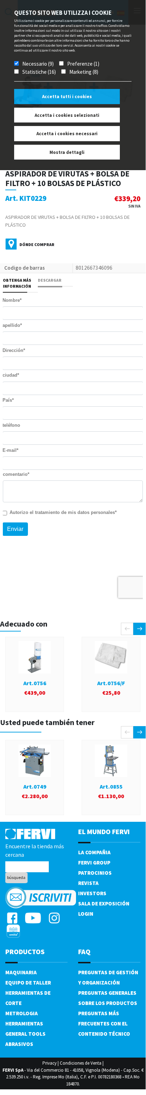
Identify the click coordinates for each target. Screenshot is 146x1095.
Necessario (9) (38, 63)
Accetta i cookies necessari (67, 134)
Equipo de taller (28, 982)
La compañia (94, 852)
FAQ (84, 951)
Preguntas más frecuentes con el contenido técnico (104, 1023)
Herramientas (24, 1023)
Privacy (49, 1063)
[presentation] (127, 629)
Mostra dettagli (66, 152)
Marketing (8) (83, 71)
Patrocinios (95, 872)
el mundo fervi (104, 831)
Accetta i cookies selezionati (67, 115)
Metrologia (21, 1013)
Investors (92, 893)
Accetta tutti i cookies (67, 97)
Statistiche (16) (39, 71)
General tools (25, 1033)
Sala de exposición (103, 903)
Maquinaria (21, 972)
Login (85, 913)
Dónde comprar (36, 244)
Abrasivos (19, 1044)
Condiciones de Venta (80, 1063)
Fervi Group (94, 862)
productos (25, 951)
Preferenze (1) (83, 63)
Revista (88, 883)
